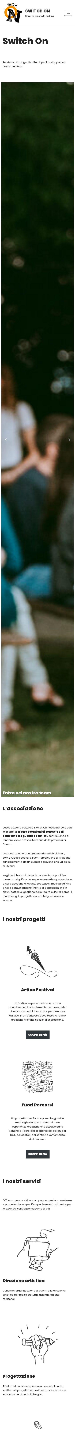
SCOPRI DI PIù (37, 1035)
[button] (34, 793)
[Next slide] (69, 439)
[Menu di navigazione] (68, 13)
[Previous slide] (5, 439)
